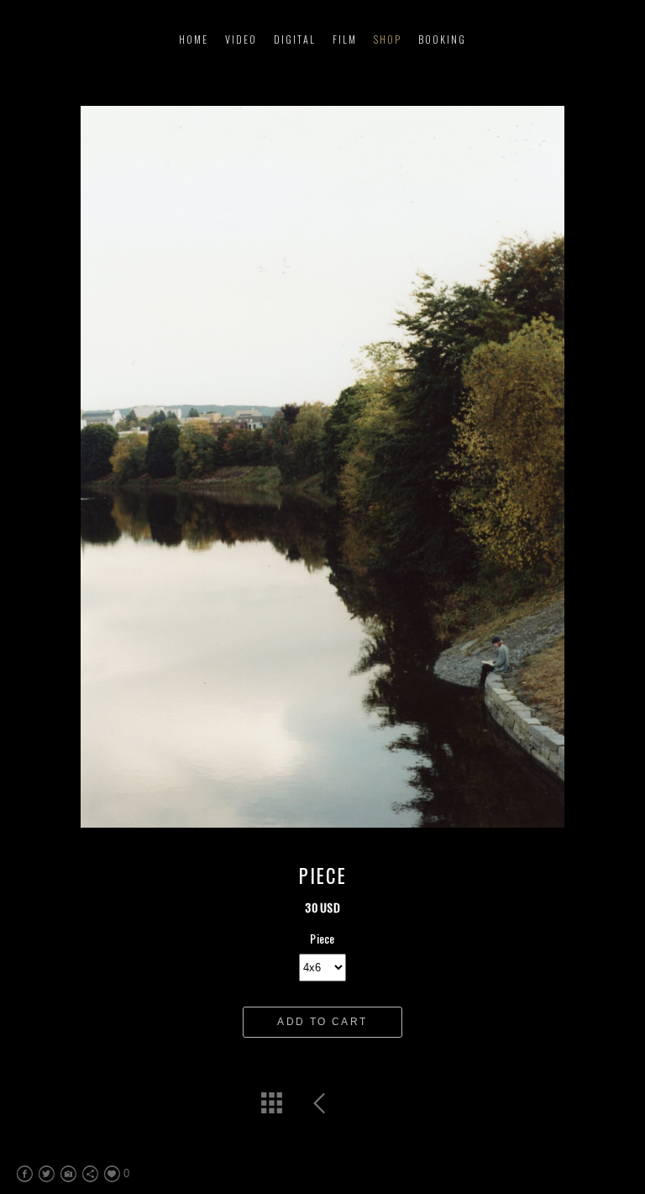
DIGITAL (295, 39)
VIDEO (241, 39)
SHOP (387, 39)
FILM (345, 39)
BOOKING (442, 39)
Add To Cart (322, 1022)
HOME (193, 39)
